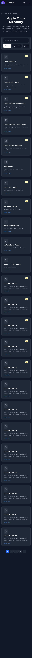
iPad (27, 46)
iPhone (18, 46)
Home (5, 13)
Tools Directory (13, 13)
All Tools (7, 46)
